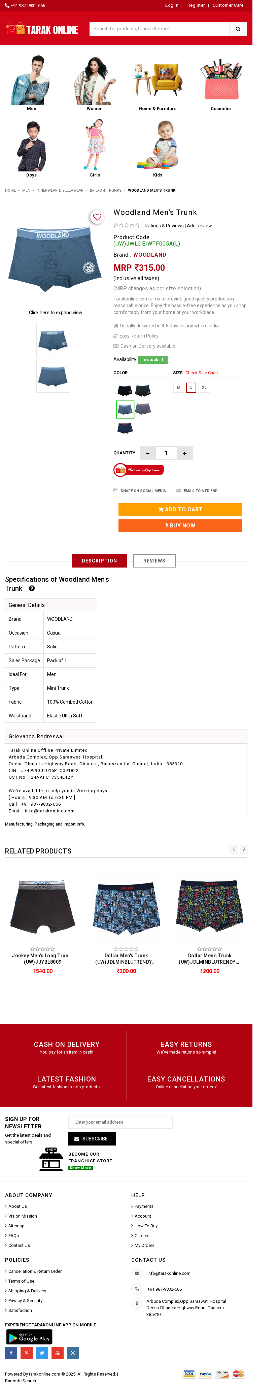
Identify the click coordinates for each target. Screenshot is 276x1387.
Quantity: (125, 452)
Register (195, 5)
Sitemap (16, 1225)
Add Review (199, 225)
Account (143, 1216)
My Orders (144, 1245)
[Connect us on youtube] (57, 1353)
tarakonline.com (45, 1374)
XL (204, 387)
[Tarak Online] (42, 27)
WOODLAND (150, 255)
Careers (142, 1235)
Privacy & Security (25, 1300)
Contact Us (19, 1245)
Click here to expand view (55, 312)
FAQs (13, 1235)
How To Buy (146, 1225)
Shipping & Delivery (27, 1290)
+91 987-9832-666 (28, 5)
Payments (144, 1206)
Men (26, 190)
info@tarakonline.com (169, 1273)
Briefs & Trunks (106, 190)
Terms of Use (21, 1281)
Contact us (148, 1260)
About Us (17, 1206)
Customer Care (228, 5)
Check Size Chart (201, 372)
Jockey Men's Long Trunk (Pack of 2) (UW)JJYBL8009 (44, 959)
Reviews (154, 560)
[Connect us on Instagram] (73, 1353)
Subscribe (94, 1138)
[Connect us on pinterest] (27, 1353)
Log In (171, 5)
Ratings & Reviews (164, 225)
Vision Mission (22, 1216)
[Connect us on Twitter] (42, 1353)
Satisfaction (20, 1310)
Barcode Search (20, 1380)
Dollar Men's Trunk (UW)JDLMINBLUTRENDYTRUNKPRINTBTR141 (128, 959)
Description (99, 560)
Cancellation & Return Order (35, 1271)
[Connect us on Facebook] (11, 1353)
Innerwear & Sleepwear (60, 190)
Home (10, 190)
